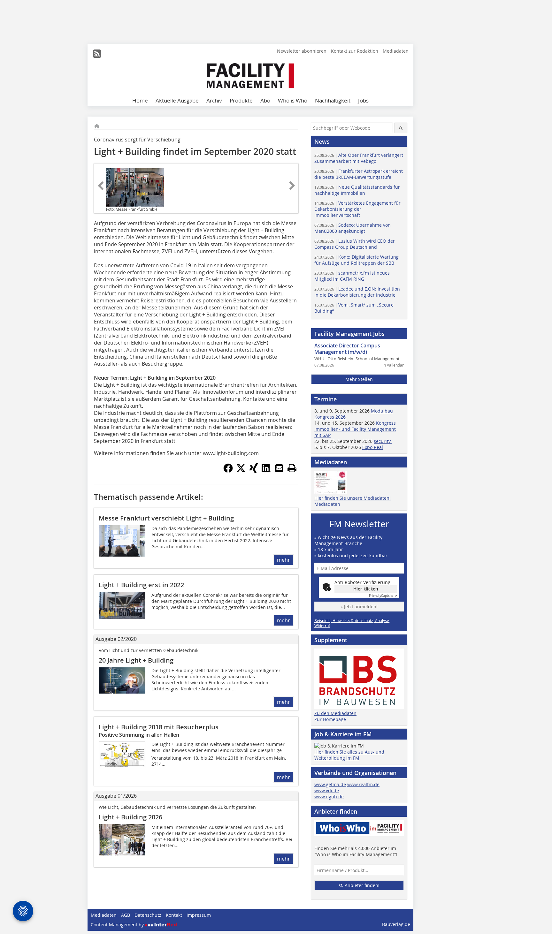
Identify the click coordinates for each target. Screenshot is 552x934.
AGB (125, 915)
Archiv (214, 100)
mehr (283, 559)
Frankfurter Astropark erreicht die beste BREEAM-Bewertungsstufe (358, 174)
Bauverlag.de (396, 924)
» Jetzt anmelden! (359, 607)
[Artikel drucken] (292, 468)
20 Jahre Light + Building (136, 660)
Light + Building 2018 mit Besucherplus (158, 727)
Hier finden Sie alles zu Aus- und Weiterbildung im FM (349, 755)
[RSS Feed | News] (97, 53)
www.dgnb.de (329, 797)
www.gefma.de (330, 784)
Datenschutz (147, 915)
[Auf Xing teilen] (253, 471)
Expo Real (372, 447)
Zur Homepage (330, 719)
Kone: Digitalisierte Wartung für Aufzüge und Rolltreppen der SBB (356, 260)
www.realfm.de (363, 784)
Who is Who (292, 100)
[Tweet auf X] (240, 471)
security (383, 441)
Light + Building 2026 (130, 817)
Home (140, 100)
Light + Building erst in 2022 (141, 585)
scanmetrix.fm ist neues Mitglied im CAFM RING (352, 276)
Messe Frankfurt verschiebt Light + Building (166, 518)
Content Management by (118, 925)
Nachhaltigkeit (332, 100)
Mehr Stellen (359, 379)
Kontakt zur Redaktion (354, 51)
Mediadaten (396, 51)
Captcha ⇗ (383, 596)
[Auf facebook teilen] (228, 471)
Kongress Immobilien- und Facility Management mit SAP (355, 429)
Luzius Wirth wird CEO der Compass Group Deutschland (354, 244)
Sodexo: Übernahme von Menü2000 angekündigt (352, 228)
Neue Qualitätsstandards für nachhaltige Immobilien (357, 190)
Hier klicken (365, 589)
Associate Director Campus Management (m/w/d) (347, 348)
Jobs (363, 100)
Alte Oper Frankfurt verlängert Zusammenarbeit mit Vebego (358, 158)
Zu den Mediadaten (335, 713)
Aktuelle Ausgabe (177, 100)
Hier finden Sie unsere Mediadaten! (352, 498)
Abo (265, 100)
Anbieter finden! (361, 885)
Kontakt (174, 915)
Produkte (241, 100)
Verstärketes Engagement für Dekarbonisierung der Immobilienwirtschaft (357, 209)
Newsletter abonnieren (301, 51)
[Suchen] (401, 128)
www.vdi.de (326, 790)
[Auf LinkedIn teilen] (266, 471)
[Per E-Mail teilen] (279, 468)
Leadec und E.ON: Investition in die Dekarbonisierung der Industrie (357, 292)
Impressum (199, 915)
